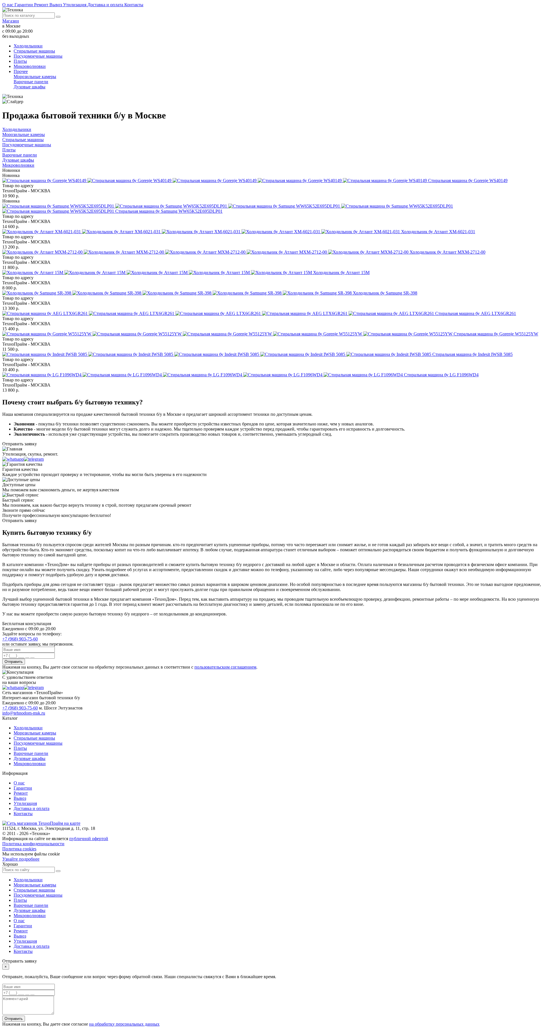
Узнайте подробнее (20, 859)
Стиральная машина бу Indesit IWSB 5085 (472, 354)
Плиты (20, 61)
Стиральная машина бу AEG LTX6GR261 (475, 313)
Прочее (21, 71)
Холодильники (28, 45)
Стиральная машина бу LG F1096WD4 (441, 374)
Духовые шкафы (29, 86)
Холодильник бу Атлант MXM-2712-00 (447, 252)
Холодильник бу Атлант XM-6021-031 (438, 231)
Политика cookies (19, 848)
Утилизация (75, 4)
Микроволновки (30, 66)
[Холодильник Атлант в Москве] (201, 231)
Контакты (133, 4)
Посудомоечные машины (38, 56)
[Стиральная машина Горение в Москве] (215, 180)
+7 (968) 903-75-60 (20, 638)
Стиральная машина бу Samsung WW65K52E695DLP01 (169, 211)
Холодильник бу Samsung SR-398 (385, 293)
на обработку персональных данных (124, 1024)
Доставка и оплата (105, 4)
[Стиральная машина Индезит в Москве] (217, 354)
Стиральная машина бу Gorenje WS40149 (468, 180)
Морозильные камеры (35, 76)
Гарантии (24, 4)
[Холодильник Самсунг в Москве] (177, 293)
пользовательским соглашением (225, 667)
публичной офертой (88, 838)
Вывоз (56, 4)
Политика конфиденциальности (33, 843)
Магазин (10, 20)
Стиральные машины (34, 51)
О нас (8, 4)
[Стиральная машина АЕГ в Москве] (218, 313)
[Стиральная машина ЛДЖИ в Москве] (203, 374)
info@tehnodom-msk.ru (23, 713)
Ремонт (41, 4)
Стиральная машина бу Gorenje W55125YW (496, 333)
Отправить (14, 661)
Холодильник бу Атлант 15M (341, 272)
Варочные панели (31, 81)
